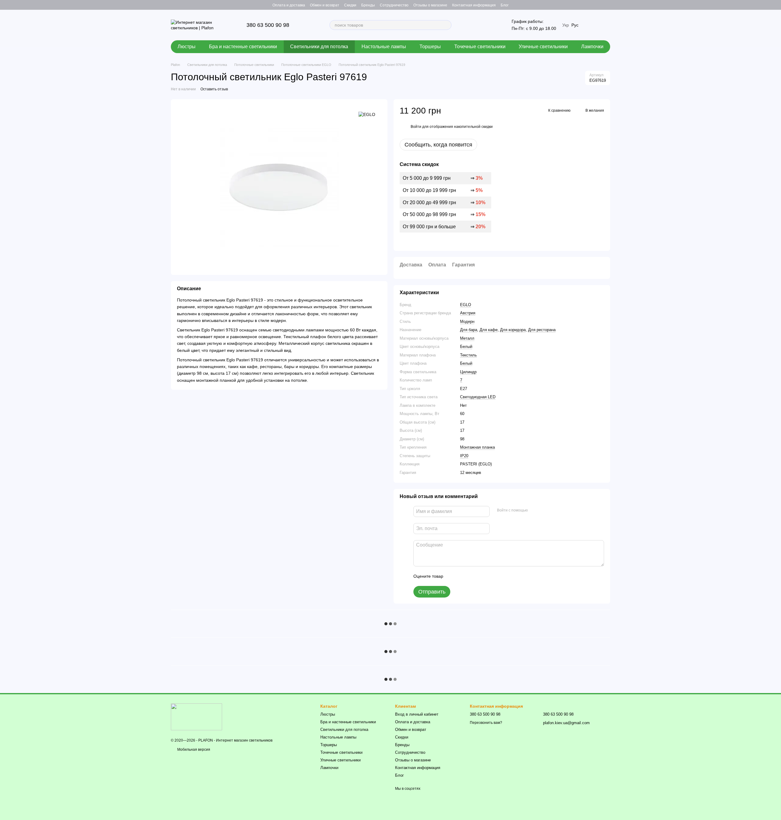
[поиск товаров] (447, 25)
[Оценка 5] (492, 576)
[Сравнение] (605, 5)
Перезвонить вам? (486, 723)
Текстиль (468, 355)
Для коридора (513, 329)
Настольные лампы (384, 46)
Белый (466, 346)
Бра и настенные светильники (243, 46)
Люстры (187, 46)
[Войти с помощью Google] (544, 510)
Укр (565, 25)
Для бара (468, 329)
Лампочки (592, 46)
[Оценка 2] (463, 576)
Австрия (467, 313)
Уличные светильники (543, 46)
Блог (505, 5)
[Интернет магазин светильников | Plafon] (196, 716)
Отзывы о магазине (430, 5)
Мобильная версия (193, 749)
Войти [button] (416, 127)
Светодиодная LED (477, 397)
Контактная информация (474, 5)
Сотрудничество (394, 5)
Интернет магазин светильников (244, 740)
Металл (467, 338)
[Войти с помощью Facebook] (534, 510)
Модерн (467, 321)
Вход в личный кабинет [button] (416, 714)
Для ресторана (542, 329)
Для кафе (489, 329)
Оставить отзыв (214, 89)
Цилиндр (468, 372)
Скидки (350, 5)
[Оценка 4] (483, 576)
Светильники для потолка (319, 46)
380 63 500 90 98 (268, 25)
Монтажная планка (477, 447)
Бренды (368, 5)
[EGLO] (367, 114)
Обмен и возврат (324, 5)
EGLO (465, 304)
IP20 (464, 455)
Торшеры (430, 46)
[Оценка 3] (473, 576)
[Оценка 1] (453, 576)
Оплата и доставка (288, 5)
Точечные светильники (480, 46)
